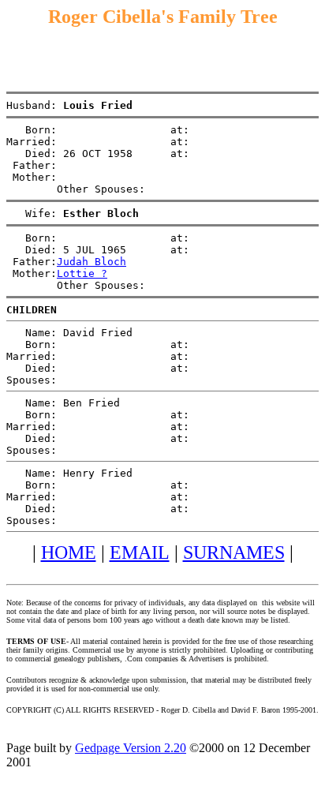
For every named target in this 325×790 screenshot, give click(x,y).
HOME (68, 552)
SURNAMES (234, 552)
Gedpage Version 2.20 (130, 747)
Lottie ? (82, 273)
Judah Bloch (91, 262)
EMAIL (140, 552)
